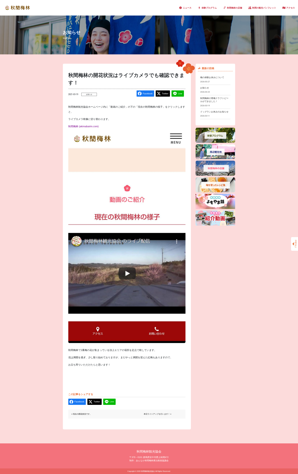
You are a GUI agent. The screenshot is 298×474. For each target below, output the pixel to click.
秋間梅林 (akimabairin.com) (83, 126)
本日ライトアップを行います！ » (157, 414)
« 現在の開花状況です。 (81, 414)
